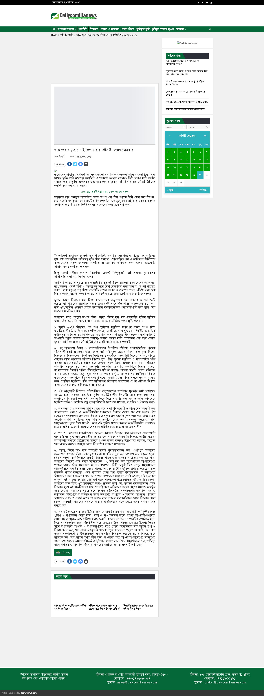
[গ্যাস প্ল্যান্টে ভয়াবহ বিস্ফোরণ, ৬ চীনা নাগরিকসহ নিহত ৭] (70, 591)
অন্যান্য (180, 29)
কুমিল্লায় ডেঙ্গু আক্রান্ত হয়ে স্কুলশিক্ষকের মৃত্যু (185, 109)
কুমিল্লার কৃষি (143, 29)
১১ (187, 159)
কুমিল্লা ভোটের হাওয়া (163, 29)
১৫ (168, 167)
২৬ (194, 175)
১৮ (187, 167)
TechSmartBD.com (29, 693)
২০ (200, 167)
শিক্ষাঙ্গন (94, 29)
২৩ (174, 175)
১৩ (200, 159)
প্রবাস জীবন (128, 29)
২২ (168, 175)
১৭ (181, 167)
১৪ (206, 159)
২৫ (187, 175)
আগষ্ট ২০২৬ (187, 136)
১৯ (194, 167)
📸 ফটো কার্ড (63, 553)
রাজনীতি (83, 29)
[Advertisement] (161, 15)
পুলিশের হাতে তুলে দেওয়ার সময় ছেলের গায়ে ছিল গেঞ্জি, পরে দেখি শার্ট (186, 73)
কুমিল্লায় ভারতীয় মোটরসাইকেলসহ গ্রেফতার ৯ (187, 102)
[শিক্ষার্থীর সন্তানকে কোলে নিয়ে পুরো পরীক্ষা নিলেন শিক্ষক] (139, 591)
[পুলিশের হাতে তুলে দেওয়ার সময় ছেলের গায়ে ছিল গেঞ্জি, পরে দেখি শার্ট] (105, 591)
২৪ (181, 175)
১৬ (174, 167)
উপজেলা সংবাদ (66, 29)
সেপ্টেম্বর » (203, 190)
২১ (206, 167)
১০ (181, 159)
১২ (194, 159)
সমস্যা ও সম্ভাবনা (110, 29)
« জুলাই (170, 190)
